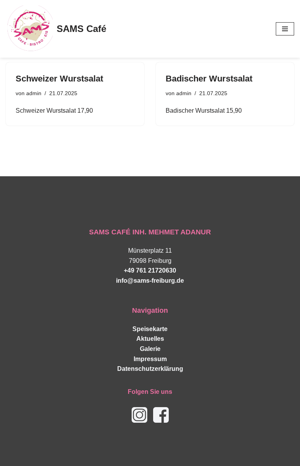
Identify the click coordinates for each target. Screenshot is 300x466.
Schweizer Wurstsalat (59, 78)
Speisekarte (150, 329)
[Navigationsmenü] (285, 28)
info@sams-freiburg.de (150, 280)
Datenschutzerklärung (150, 368)
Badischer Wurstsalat (209, 78)
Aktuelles (150, 338)
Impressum (150, 359)
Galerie (150, 349)
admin (33, 93)
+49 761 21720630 (150, 270)
